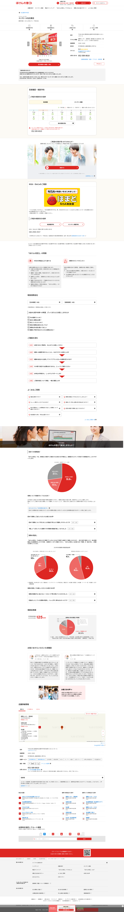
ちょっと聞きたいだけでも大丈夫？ (39, 402)
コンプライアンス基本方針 (70, 899)
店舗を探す (30, 8)
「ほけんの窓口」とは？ (89, 869)
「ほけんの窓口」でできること (64, 8)
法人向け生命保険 (62, 889)
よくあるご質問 (92, 8)
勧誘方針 (60, 899)
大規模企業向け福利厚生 (37, 893)
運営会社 (33, 899)
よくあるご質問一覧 (90, 419)
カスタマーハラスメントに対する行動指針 (51, 900)
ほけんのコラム (35, 877)
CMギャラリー (61, 877)
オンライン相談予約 (73, 224)
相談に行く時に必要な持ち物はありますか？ (77, 402)
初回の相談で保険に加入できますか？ (75, 408)
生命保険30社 (32, 759)
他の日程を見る (62, 123)
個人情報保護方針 (66, 900)
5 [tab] (46, 56)
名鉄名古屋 (68, 802)
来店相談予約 (50, 224)
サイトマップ (54, 899)
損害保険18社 (41, 759)
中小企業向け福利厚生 (63, 893)
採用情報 (39, 899)
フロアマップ (31, 750)
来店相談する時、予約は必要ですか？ (40, 414)
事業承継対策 (87, 893)
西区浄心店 (25, 817)
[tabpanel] (44, 44)
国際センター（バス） (91, 796)
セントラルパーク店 (27, 812)
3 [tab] (42, 56)
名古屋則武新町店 (27, 802)
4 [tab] (44, 56)
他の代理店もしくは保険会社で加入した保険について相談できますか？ (44, 408)
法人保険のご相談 (36, 889)
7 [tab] (51, 56)
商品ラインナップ (49, 8)
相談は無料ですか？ (35, 397)
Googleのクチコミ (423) (83, 51)
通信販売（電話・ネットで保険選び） (41, 883)
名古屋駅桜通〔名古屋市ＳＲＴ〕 (94, 802)
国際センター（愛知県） (72, 796)
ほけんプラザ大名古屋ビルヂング (31, 796)
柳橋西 (87, 817)
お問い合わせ (47, 899)
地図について (103, 743)
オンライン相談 (39, 8)
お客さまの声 (87, 873)
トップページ (35, 866)
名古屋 (67, 807)
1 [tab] (38, 56)
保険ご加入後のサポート (80, 8)
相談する (55, 168)
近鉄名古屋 (68, 812)
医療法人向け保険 (88, 889)
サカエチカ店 (25, 807)
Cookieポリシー (76, 900)
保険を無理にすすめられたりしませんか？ (76, 397)
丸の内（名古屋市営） (71, 817)
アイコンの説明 (45, 763)
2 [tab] (40, 56)
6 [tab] (48, 56)
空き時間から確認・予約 (44, 64)
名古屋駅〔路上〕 (90, 812)
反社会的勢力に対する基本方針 (84, 899)
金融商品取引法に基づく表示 (78, 235)
